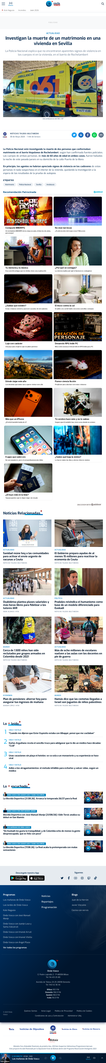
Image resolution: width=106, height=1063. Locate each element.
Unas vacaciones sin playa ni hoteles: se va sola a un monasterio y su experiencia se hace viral (54, 757)
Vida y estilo (15, 730)
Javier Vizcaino (79, 905)
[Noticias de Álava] (69, 1029)
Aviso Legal (46, 1011)
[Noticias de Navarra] (91, 1029)
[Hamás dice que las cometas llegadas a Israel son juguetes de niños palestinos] (79, 678)
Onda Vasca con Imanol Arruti (17, 932)
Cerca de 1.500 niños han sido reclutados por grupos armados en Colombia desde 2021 (24, 653)
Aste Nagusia (9, 10)
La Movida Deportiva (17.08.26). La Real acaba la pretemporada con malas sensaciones (40, 848)
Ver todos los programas (15, 947)
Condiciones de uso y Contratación (49, 1016)
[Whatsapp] (94, 135)
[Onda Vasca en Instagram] (82, 878)
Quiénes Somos (30, 1011)
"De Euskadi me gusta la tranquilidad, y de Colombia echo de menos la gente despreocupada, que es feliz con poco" (41, 832)
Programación (49, 907)
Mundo (6, 647)
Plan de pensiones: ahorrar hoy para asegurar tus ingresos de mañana (25, 700)
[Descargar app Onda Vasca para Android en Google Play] (19, 878)
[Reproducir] (88, 799)
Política (58, 598)
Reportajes (47, 901)
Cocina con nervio (80, 910)
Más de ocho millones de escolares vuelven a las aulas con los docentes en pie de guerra (78, 653)
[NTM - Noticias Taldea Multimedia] (53, 1029)
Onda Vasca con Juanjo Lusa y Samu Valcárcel (17, 925)
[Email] (101, 135)
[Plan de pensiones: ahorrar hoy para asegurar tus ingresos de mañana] (27, 678)
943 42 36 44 (54, 985)
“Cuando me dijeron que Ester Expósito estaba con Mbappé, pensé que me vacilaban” (51, 733)
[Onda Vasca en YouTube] (75, 878)
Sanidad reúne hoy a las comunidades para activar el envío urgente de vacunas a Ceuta (26, 556)
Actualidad (8, 550)
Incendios (22, 10)
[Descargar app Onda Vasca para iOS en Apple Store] (37, 878)
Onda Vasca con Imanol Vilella (17, 937)
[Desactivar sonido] (94, 1058)
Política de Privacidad (64, 1011)
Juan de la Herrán (80, 899)
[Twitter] (74, 135)
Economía (7, 695)
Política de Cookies (84, 1011)
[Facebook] (87, 135)
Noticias (45, 896)
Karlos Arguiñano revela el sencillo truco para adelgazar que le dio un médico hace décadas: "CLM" (55, 744)
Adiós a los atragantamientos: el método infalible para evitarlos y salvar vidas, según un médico (53, 769)
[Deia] (11, 1029)
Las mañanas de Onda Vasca (16, 899)
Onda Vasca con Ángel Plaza (16, 942)
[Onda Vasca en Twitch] (89, 878)
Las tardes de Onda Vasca (15, 905)
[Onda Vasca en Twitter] (62, 878)
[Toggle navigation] (3, 4)
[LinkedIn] (81, 135)
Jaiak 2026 (34, 10)
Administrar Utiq (74, 1016)
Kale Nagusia (9, 910)
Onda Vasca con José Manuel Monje (16, 917)
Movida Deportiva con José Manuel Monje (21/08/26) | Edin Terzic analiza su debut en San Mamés (41, 816)
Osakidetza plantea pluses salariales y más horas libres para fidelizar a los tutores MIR (26, 605)
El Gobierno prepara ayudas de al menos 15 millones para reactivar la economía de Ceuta (76, 556)
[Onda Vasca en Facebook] (69, 878)
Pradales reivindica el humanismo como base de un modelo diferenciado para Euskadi (79, 605)
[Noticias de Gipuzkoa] (32, 1029)
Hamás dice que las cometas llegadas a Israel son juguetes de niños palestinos (78, 700)
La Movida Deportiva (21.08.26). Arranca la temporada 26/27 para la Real (40, 798)
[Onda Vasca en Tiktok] (95, 878)
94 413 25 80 (54, 977)
